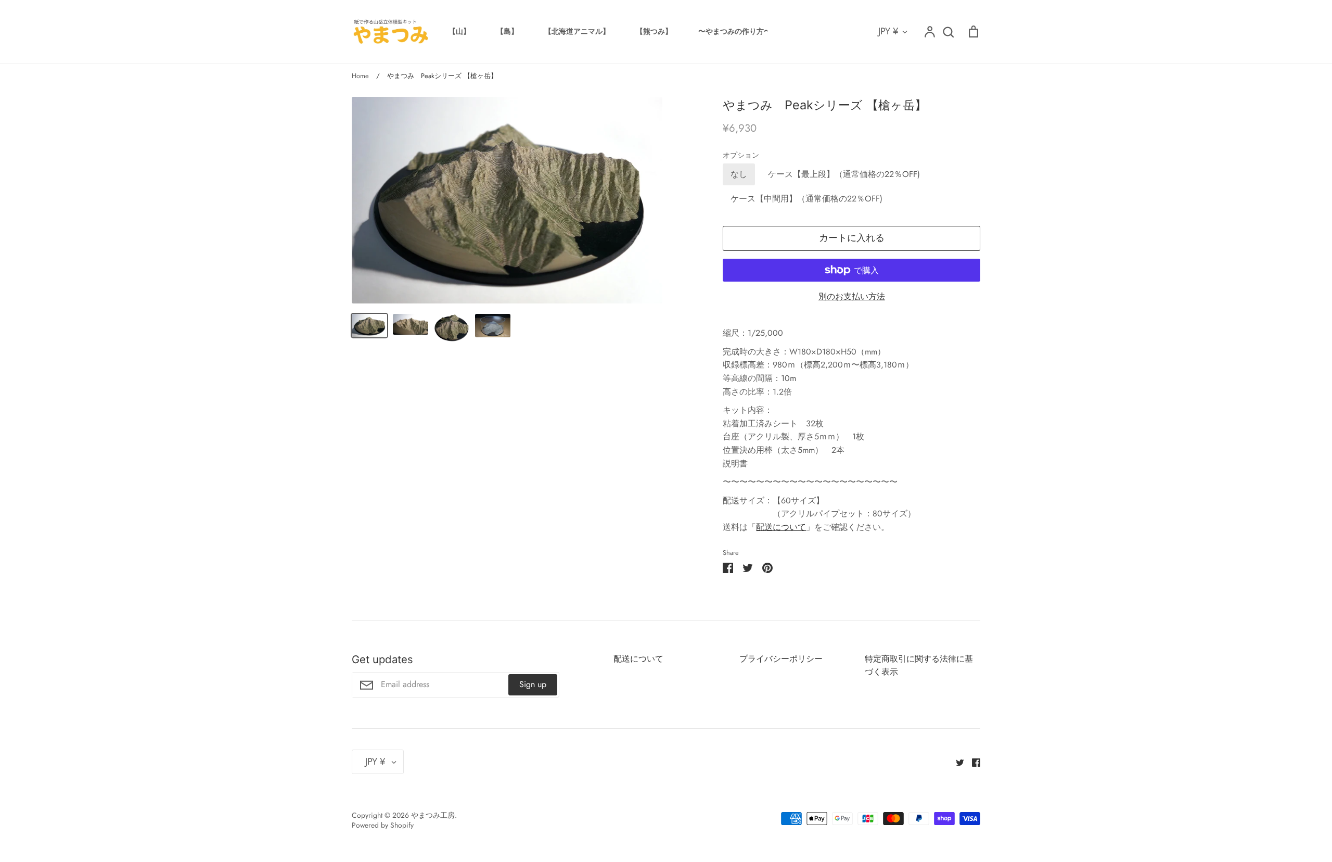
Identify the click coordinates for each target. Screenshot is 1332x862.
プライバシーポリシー (781, 659)
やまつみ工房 (433, 815)
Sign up (532, 684)
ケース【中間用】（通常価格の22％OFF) (806, 199)
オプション (741, 155)
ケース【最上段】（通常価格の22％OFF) (844, 174)
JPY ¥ (888, 31)
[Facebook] (972, 761)
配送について (781, 527)
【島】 (507, 31)
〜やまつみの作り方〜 (734, 31)
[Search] (948, 32)
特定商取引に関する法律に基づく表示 (919, 665)
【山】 (459, 31)
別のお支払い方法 (851, 296)
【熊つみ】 (654, 31)
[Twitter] (956, 761)
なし (739, 174)
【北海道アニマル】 (577, 31)
